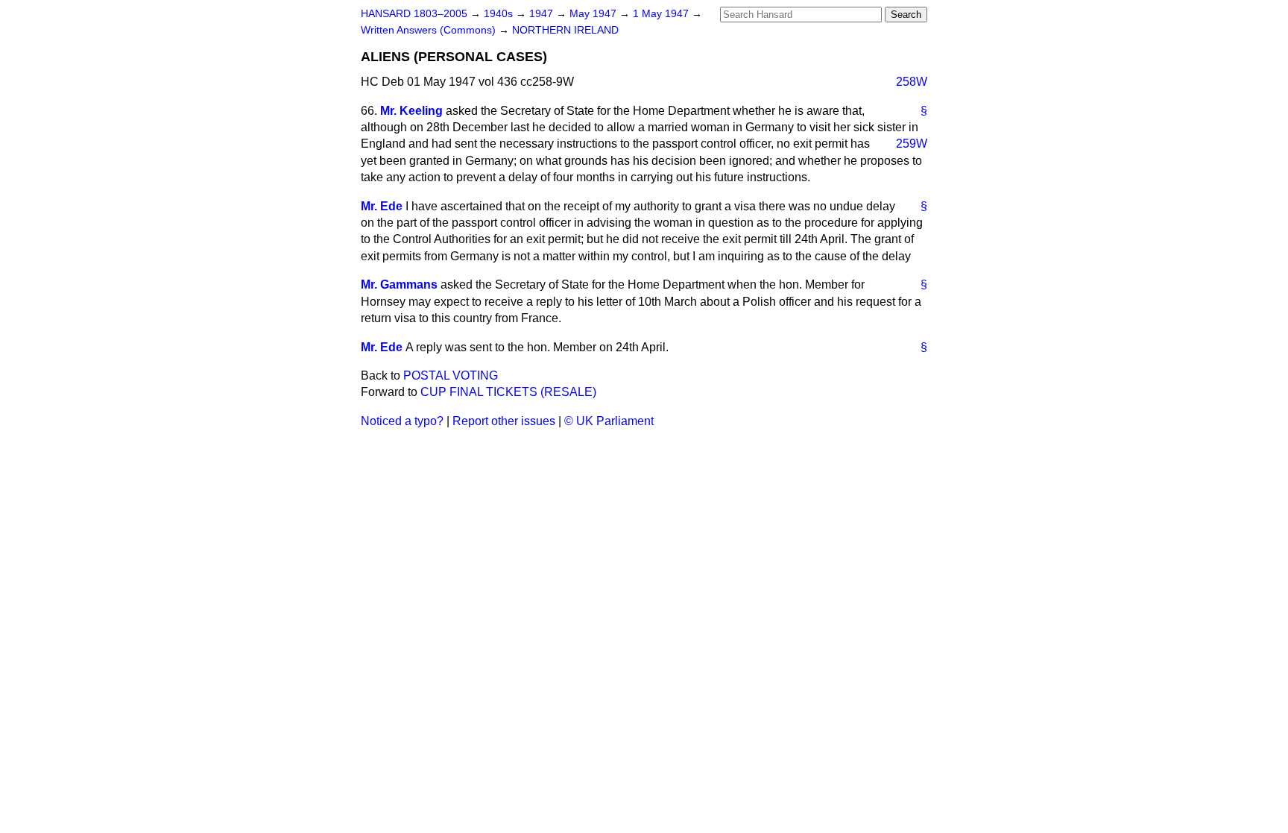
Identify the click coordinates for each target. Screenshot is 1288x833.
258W (911, 81)
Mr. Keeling (411, 110)
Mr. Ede (381, 206)
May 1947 (594, 13)
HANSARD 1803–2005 (414, 13)
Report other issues (503, 421)
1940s (500, 13)
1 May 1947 (662, 13)
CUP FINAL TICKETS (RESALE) (508, 392)
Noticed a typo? (402, 421)
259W (911, 143)
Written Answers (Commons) (430, 30)
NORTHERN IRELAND (565, 30)
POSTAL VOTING (450, 375)
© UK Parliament (609, 421)
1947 (542, 13)
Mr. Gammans (399, 284)
